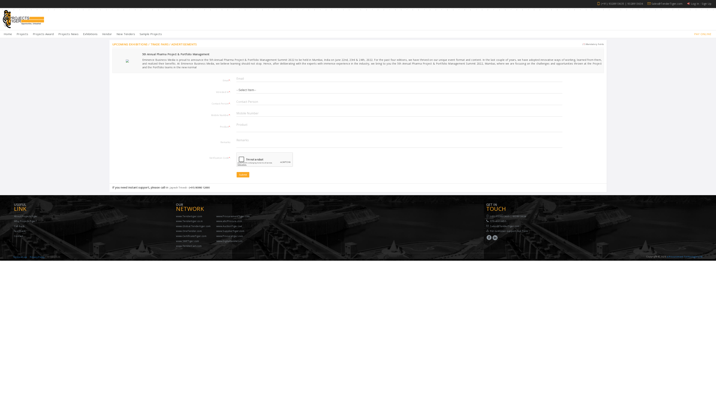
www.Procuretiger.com (229, 236)
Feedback (20, 231)
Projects (22, 34)
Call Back (19, 226)
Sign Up (706, 3)
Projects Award (43, 34)
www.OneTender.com (189, 231)
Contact (18, 236)
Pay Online (702, 34)
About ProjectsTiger (25, 216)
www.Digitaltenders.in (229, 241)
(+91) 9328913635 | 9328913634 (622, 3)
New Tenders (126, 34)
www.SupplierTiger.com (230, 231)
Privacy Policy (37, 257)
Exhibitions (90, 34)
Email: (227, 80)
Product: (225, 126)
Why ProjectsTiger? (25, 221)
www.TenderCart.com (189, 246)
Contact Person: (221, 103)
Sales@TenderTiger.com (666, 3)
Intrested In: (223, 91)
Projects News (68, 34)
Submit (243, 174)
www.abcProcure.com (229, 221)
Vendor (107, 34)
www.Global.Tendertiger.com (193, 226)
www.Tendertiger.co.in (189, 221)
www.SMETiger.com (187, 241)
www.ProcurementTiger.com (233, 216)
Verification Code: (220, 157)
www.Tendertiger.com (189, 216)
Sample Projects (151, 34)
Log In (695, 3)
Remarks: (226, 142)
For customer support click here (509, 231)
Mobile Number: (221, 115)
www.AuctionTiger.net (229, 226)
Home (8, 34)
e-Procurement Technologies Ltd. (685, 256)
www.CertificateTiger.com (191, 236)
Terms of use (20, 257)
